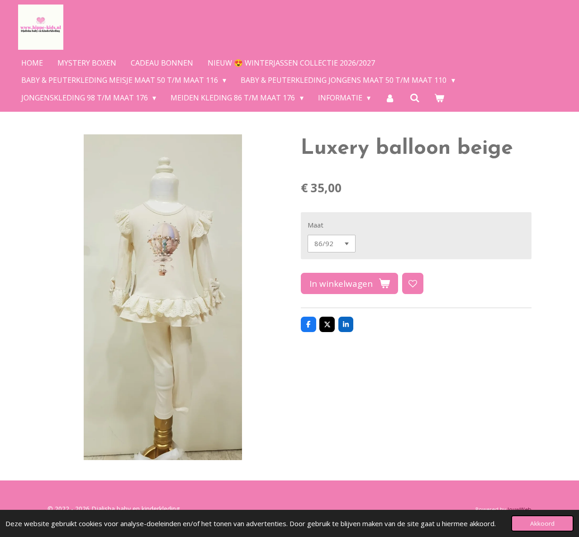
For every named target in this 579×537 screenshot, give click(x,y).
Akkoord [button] (542, 523)
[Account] (390, 97)
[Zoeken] (414, 97)
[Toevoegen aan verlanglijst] (412, 283)
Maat (315, 224)
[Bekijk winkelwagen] (439, 97)
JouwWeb (520, 509)
